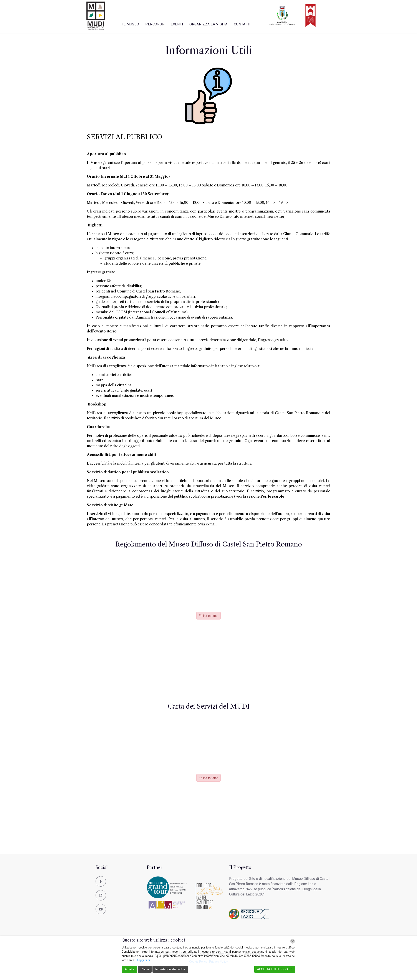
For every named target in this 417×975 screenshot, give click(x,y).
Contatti (242, 24)
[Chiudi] (292, 941)
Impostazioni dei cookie (170, 969)
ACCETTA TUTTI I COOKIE (275, 969)
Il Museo (130, 24)
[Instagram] (101, 895)
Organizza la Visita (208, 24)
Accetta (129, 969)
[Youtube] (101, 909)
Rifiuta (145, 969)
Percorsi (154, 24)
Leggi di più (144, 960)
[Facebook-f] (101, 881)
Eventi (177, 24)
